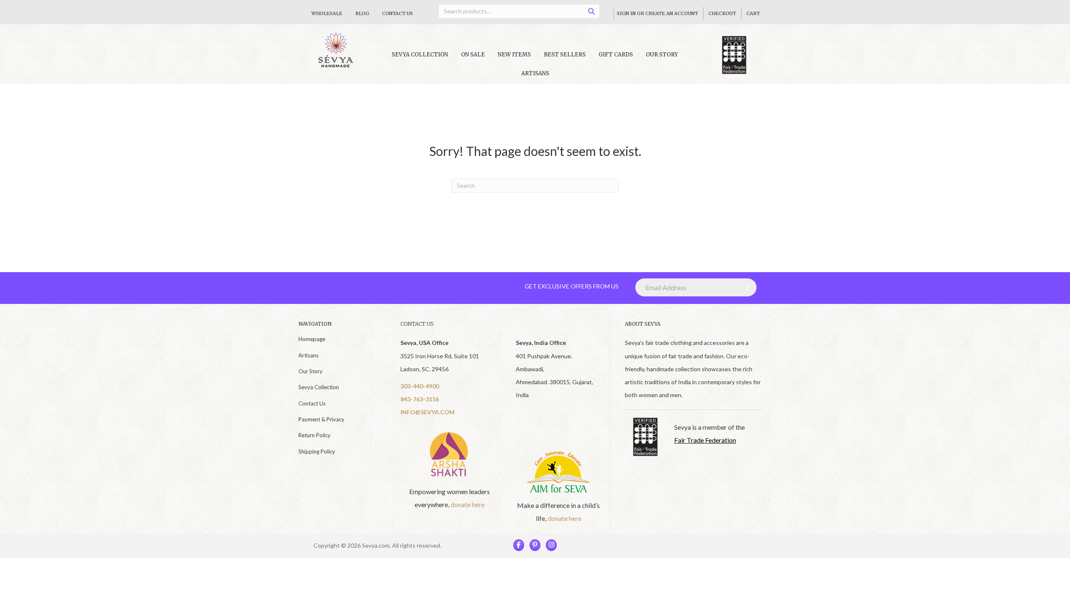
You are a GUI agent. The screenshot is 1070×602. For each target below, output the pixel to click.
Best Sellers (565, 54)
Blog (362, 13)
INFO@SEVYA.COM (427, 412)
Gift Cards (616, 54)
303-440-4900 (419, 386)
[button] (746, 286)
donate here (467, 504)
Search (594, 12)
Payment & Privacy (321, 419)
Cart (753, 13)
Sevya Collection (318, 387)
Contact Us (397, 13)
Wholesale (326, 13)
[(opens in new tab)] (450, 454)
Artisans (535, 73)
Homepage (311, 339)
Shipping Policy (316, 451)
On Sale (473, 54)
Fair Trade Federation (705, 440)
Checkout (722, 13)
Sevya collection (420, 54)
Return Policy (314, 435)
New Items (514, 54)
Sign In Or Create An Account (657, 13)
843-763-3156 (419, 399)
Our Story (662, 54)
